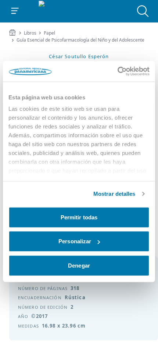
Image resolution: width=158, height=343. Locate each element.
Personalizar (74, 241)
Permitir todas (79, 217)
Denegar (79, 265)
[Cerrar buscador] (143, 11)
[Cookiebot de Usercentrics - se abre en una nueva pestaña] (117, 71)
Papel (49, 33)
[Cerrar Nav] (15, 11)
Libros (30, 33)
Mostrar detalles (114, 194)
